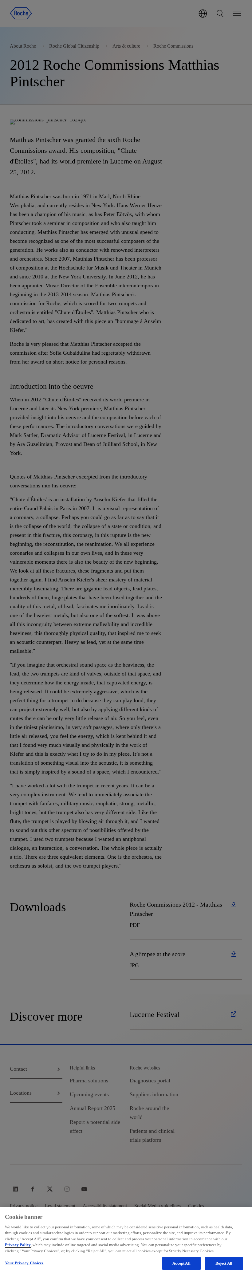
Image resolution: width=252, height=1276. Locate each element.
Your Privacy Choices (24, 1263)
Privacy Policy (18, 1245)
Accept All (181, 1263)
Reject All (223, 1263)
